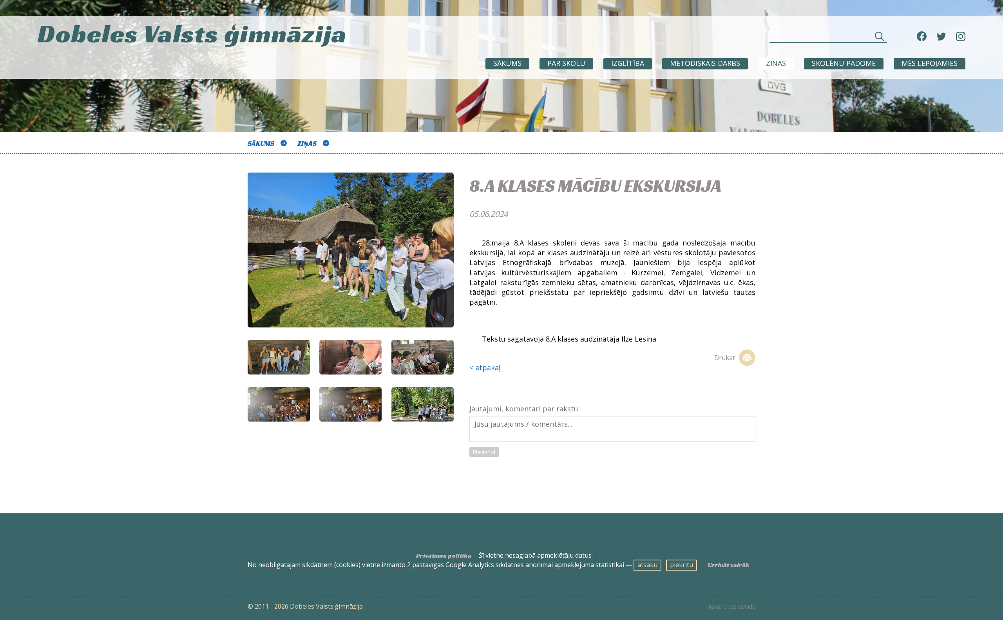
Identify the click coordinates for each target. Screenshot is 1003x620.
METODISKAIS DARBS (705, 63)
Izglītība (627, 63)
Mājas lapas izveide (730, 606)
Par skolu (566, 63)
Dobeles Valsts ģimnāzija (192, 33)
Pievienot (484, 452)
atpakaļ (488, 367)
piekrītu (681, 564)
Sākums (507, 63)
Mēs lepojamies (930, 63)
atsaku (647, 564)
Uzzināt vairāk (729, 565)
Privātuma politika (443, 556)
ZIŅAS (776, 63)
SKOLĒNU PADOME (844, 63)
